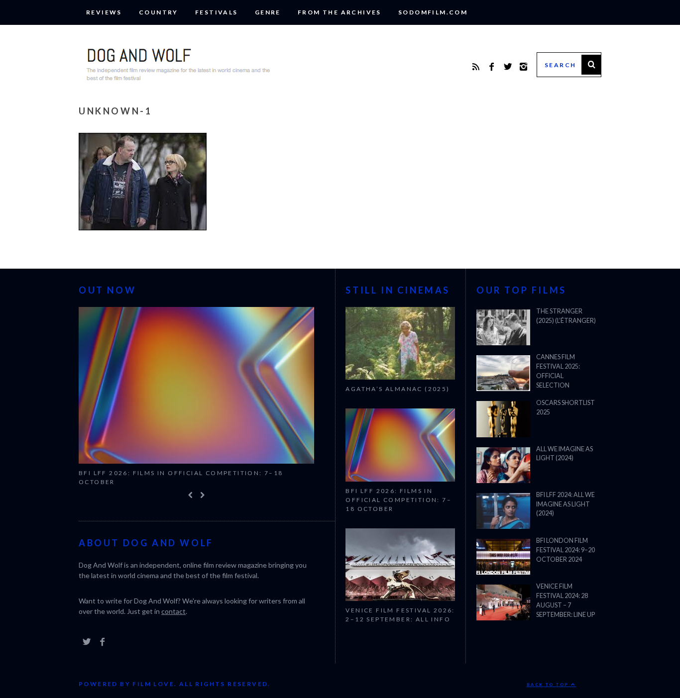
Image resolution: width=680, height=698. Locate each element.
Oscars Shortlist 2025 (565, 407)
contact (173, 611)
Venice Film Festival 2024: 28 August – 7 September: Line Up (565, 600)
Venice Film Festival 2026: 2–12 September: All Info (399, 614)
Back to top (549, 685)
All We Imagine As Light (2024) (564, 453)
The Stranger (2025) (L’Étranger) (566, 315)
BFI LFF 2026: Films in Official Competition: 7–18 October (181, 477)
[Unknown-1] (143, 227)
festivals (216, 12)
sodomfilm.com (432, 12)
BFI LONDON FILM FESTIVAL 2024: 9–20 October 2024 (565, 550)
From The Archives (339, 12)
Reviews (104, 12)
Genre (268, 12)
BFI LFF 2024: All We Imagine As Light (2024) (565, 504)
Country (158, 12)
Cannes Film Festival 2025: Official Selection (558, 371)
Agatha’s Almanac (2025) (397, 389)
